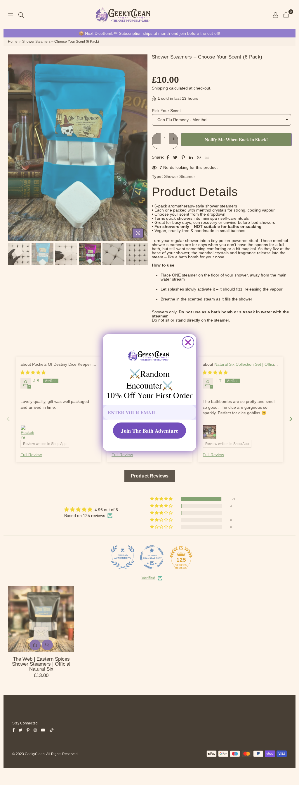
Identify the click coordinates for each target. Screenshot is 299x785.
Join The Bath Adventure (149, 430)
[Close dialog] (188, 342)
